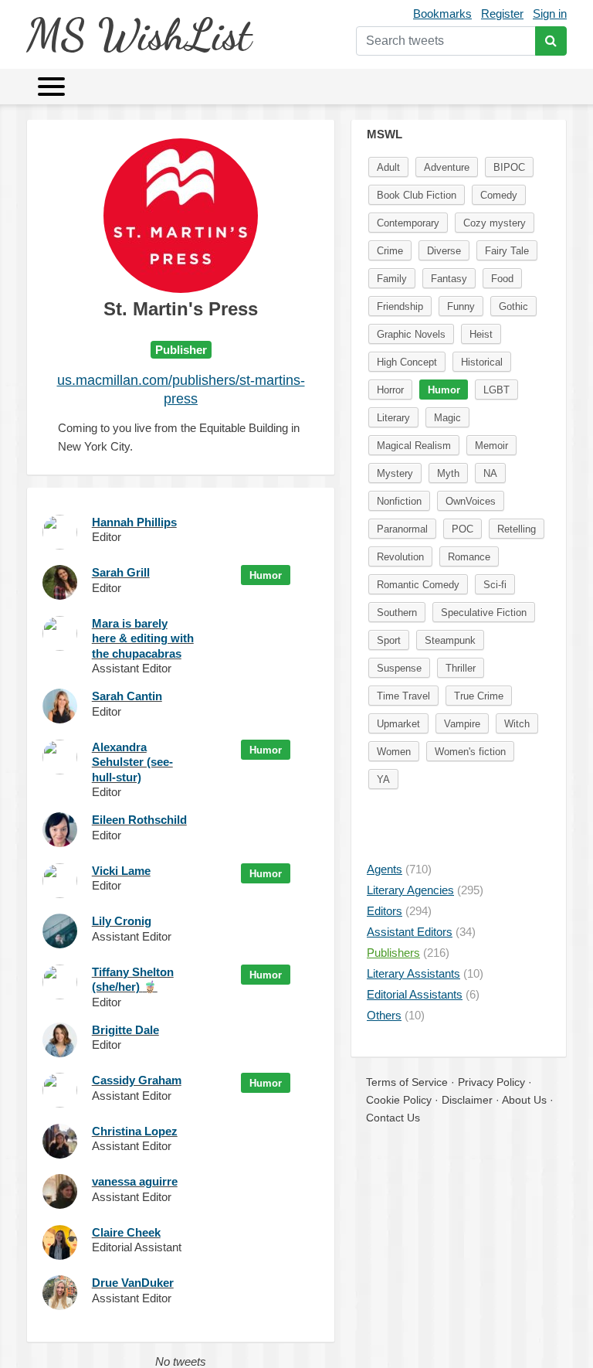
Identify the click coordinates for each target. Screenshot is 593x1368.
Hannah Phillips (134, 522)
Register (502, 13)
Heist (481, 334)
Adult (388, 167)
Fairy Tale (507, 251)
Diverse (444, 251)
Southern (397, 612)
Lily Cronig (121, 920)
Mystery (395, 473)
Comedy (498, 195)
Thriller (461, 668)
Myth (448, 473)
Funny (461, 306)
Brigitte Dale (125, 1029)
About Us (524, 1100)
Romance (469, 557)
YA (383, 779)
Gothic (513, 306)
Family (392, 278)
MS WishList (138, 34)
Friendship (400, 306)
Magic (447, 418)
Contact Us (393, 1117)
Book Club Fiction (416, 195)
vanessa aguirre (135, 1181)
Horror (390, 390)
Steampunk (450, 640)
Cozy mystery (494, 223)
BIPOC (509, 167)
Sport (389, 640)
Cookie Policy (399, 1100)
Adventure (446, 167)
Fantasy (449, 278)
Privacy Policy (491, 1082)
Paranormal (402, 529)
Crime (390, 251)
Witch (517, 724)
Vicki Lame (121, 870)
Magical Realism (414, 445)
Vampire (462, 724)
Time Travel (403, 696)
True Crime (478, 696)
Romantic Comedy (418, 584)
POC (462, 529)
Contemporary (408, 223)
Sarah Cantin (127, 696)
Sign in (550, 13)
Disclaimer (467, 1100)
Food (502, 278)
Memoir (491, 445)
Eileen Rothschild (139, 819)
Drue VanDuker (133, 1282)
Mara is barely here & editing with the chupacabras (143, 638)
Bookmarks (442, 13)
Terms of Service (407, 1082)
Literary (393, 418)
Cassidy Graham (136, 1080)
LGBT (496, 390)
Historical (482, 362)
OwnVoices (471, 501)
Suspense (399, 668)
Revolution (400, 557)
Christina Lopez (135, 1131)
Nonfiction (399, 501)
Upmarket (398, 724)
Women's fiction (470, 751)
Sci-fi (495, 584)
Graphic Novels (411, 334)
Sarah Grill (121, 572)
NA (490, 473)
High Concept (407, 362)
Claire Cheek (126, 1232)
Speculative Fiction (484, 612)
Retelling (516, 529)
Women (394, 751)
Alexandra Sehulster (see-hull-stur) (132, 762)
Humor (265, 575)
